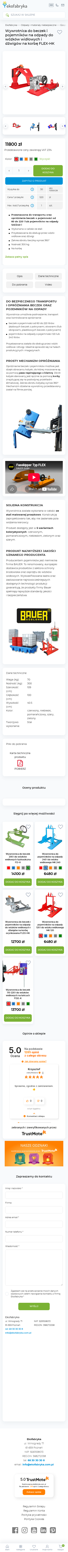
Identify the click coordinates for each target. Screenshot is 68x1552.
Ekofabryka (11, 25)
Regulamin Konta (34, 1511)
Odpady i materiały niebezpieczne (38, 25)
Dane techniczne (48, 276)
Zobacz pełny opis (16, 257)
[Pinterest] (53, 1530)
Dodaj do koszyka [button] (18, 950)
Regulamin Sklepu (34, 1506)
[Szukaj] (7, 15)
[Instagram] (25, 1530)
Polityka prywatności (34, 1515)
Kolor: (8, 159)
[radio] (16, 159)
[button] (22, 1061)
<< (5, 126)
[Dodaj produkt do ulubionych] (59, 32)
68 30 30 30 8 (36, 1460)
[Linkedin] (43, 1530)
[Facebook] (15, 1530)
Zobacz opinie (34, 1492)
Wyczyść (44, 159)
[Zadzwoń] (57, 5)
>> (62, 126)
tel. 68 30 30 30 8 (14, 1329)
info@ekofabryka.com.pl (18, 1333)
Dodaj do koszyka (48, 171)
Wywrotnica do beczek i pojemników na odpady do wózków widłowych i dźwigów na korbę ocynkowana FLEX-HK (18, 927)
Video (48, 285)
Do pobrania (19, 285)
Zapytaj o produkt (34, 181)
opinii (35, 1054)
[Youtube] (34, 1530)
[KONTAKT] (62, 5)
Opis (19, 276)
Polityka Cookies (34, 1519)
